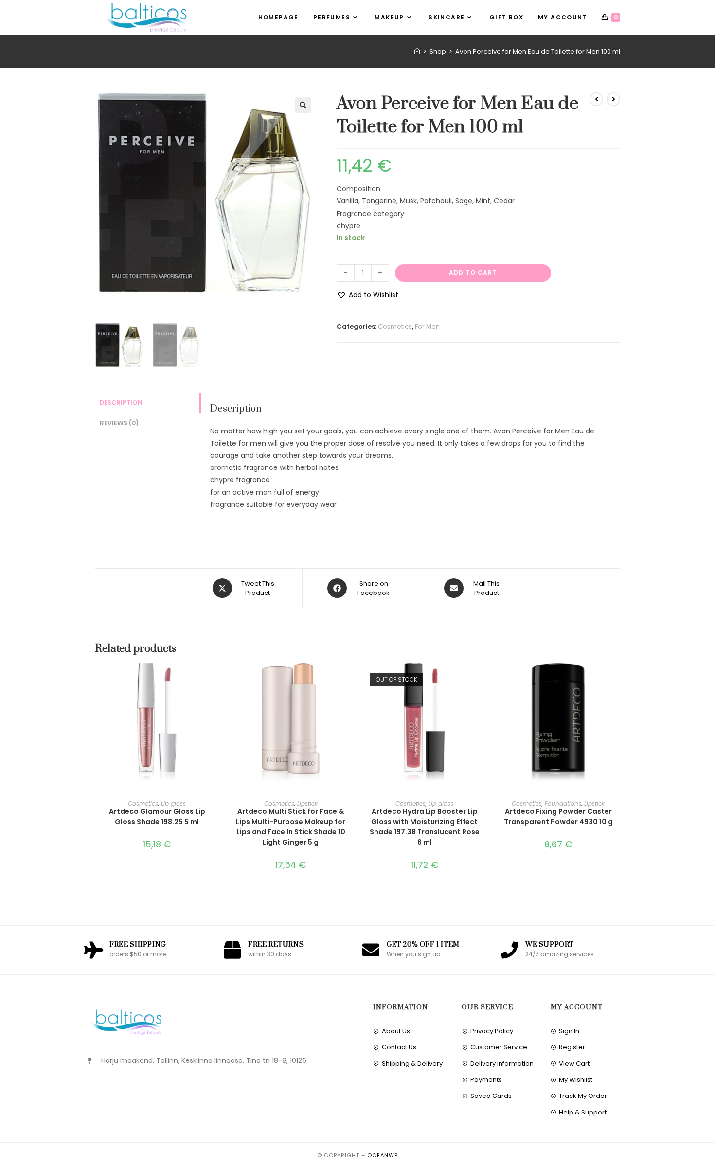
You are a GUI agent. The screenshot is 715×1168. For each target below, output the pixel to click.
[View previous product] (596, 99)
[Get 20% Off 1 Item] (370, 949)
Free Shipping (137, 944)
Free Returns (276, 944)
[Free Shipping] (93, 949)
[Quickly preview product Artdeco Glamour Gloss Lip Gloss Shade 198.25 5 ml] (216, 680)
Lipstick (307, 803)
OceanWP (382, 1155)
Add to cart (473, 273)
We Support (549, 944)
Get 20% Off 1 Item (423, 944)
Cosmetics (395, 326)
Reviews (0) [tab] (119, 423)
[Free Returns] (232, 949)
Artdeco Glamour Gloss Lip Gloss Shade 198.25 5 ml (157, 817)
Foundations (563, 803)
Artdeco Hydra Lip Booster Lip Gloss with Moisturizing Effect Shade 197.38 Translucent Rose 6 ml (425, 827)
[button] (303, 105)
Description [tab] (121, 402)
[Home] (417, 51)
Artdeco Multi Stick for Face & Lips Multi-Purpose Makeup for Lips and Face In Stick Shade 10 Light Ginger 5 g (290, 827)
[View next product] (613, 99)
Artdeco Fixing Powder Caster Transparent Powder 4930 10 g (558, 817)
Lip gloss (173, 803)
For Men (427, 326)
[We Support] (509, 949)
